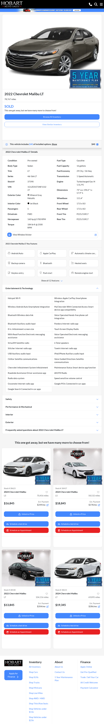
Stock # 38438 (10, 590)
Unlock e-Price (28, 514)
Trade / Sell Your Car (89, 677)
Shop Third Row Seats (38, 703)
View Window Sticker (22, 234)
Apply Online (86, 667)
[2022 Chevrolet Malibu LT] (26, 568)
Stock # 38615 (61, 590)
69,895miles (94, 597)
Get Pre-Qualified (88, 672)
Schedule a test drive (18, 524)
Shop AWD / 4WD (37, 698)
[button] (90, 4)
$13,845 (9, 604)
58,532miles (94, 495)
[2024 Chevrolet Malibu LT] (77, 568)
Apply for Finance (13, 675)
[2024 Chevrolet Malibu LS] (26, 466)
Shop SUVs (33, 677)
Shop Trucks (34, 682)
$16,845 (9, 503)
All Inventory (35, 667)
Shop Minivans (35, 688)
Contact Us (60, 672)
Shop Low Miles (36, 693)
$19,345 (60, 604)
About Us (59, 667)
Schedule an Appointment (20, 530)
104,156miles (42, 597)
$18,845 (60, 503)
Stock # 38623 (10, 488)
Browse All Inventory (52, 117)
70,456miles (43, 495)
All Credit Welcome (89, 682)
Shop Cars (33, 672)
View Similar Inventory (52, 124)
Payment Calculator (89, 688)
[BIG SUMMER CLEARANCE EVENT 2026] (52, 10)
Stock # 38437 (61, 488)
